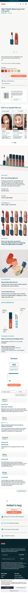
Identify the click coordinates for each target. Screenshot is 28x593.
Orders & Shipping (19, 577)
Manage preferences (14, 590)
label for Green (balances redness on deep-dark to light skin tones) (18, 71)
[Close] (27, 580)
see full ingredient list (7, 302)
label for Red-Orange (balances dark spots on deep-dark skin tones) (2, 71)
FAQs (2, 577)
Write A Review (14, 385)
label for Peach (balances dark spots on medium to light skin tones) (9, 71)
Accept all (7, 587)
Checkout (14, 512)
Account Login (18, 575)
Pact (22, 350)
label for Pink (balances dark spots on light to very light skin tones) (12, 71)
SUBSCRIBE (21, 554)
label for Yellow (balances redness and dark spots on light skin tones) (15, 71)
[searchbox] (9, 392)
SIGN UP (22, 558)
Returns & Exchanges (20, 579)
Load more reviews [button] (21, 491)
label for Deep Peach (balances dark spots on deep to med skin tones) (6, 71)
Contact (3, 575)
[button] (20, 4)
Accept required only (20, 587)
